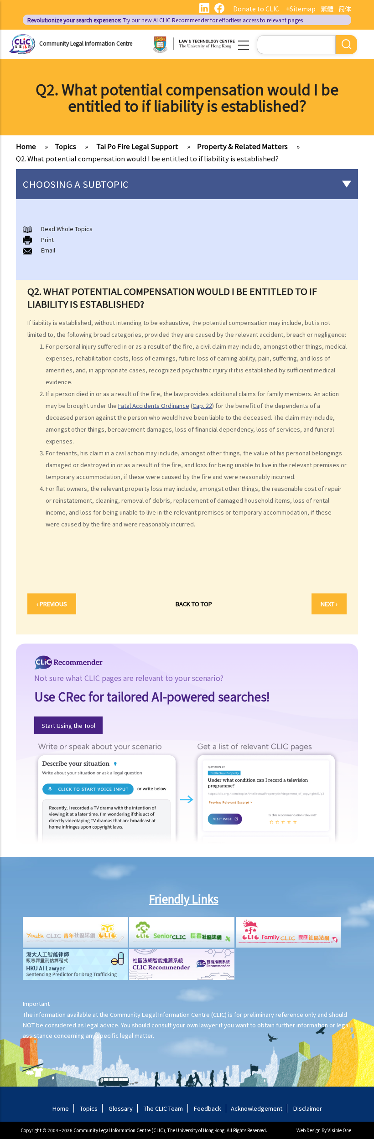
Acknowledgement (256, 1108)
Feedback (207, 1108)
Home (26, 146)
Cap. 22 (202, 405)
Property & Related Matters (242, 146)
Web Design (308, 1130)
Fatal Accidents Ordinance (153, 405)
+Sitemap (301, 8)
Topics (65, 146)
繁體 (327, 8)
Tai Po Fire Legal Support (136, 146)
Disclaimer (307, 1108)
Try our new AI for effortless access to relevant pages (165, 20)
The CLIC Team (163, 1108)
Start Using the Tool (68, 725)
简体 (344, 8)
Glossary (121, 1108)
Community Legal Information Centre (85, 43)
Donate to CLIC (256, 8)
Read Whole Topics (67, 228)
